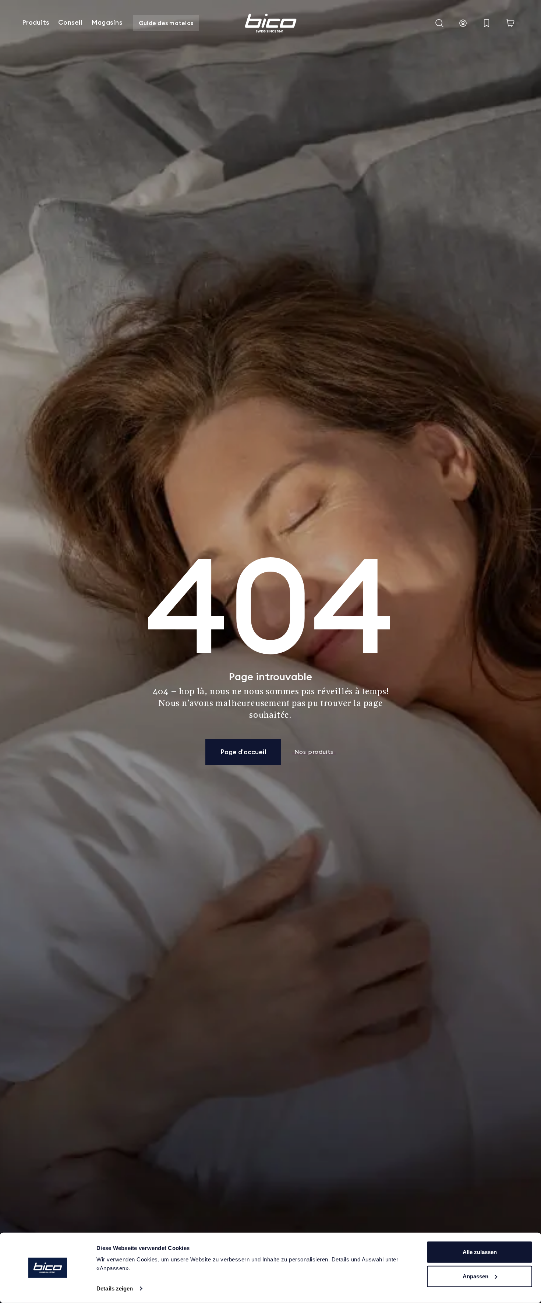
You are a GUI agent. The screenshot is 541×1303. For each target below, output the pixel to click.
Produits (35, 22)
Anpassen (475, 1276)
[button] (439, 23)
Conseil (70, 22)
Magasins (107, 22)
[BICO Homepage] (270, 23)
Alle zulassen (480, 1252)
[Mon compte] (463, 23)
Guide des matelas (166, 23)
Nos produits (314, 752)
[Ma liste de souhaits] (486, 23)
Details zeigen (114, 1288)
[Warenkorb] (510, 23)
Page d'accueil (243, 752)
